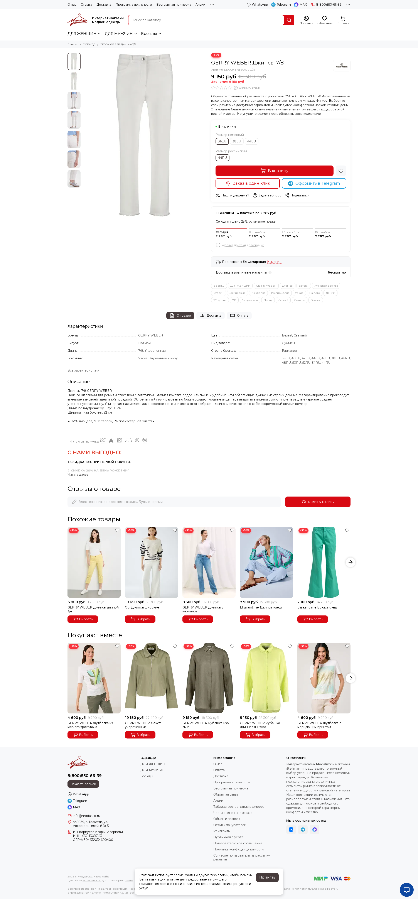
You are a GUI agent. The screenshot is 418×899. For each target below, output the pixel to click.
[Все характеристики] (83, 370)
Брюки (303, 285)
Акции (200, 5)
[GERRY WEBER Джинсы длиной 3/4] (94, 562)
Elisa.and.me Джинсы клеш (261, 607)
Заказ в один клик (251, 183)
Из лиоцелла (280, 292)
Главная (72, 44)
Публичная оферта (228, 837)
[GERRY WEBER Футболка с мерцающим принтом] (324, 678)
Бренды (149, 33)
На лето (314, 292)
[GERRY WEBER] (341, 65)
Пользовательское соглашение (237, 843)
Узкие (299, 292)
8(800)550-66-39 (328, 5)
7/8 (234, 300)
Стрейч (219, 292)
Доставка (103, 5)
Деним (330, 292)
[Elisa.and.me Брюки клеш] (324, 562)
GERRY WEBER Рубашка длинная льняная (260, 725)
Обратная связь (225, 794)
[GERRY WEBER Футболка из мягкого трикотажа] (94, 678)
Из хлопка (258, 292)
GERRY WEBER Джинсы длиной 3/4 (93, 609)
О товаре (184, 316)
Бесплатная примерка (173, 5)
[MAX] (314, 829)
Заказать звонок (83, 784)
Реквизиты (221, 831)
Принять (267, 877)
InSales (129, 880)
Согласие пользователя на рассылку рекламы (241, 857)
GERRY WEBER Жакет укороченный (143, 725)
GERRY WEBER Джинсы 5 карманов (202, 609)
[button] (85, 135)
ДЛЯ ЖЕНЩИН (81, 33)
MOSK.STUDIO (92, 880)
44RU (222, 158)
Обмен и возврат (226, 819)
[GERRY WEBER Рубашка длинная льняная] (266, 678)
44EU (251, 141)
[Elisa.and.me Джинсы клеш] (266, 562)
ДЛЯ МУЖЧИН (119, 33)
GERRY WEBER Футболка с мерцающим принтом (319, 725)
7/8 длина (220, 300)
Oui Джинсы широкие (142, 607)
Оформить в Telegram (317, 183)
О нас (71, 5)
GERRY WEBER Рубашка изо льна (205, 725)
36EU (222, 141)
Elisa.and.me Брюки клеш (317, 607)
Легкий (283, 300)
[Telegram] (303, 829)
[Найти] (289, 20)
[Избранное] (341, 171)
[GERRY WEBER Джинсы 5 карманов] (209, 562)
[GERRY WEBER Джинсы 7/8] (145, 135)
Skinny (268, 300)
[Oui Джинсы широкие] (151, 562)
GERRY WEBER (266, 285)
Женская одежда (326, 285)
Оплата (86, 5)
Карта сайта (102, 876)
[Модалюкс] (77, 20)
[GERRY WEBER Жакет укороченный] (151, 678)
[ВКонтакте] (291, 829)
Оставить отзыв (318, 501)
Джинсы (287, 285)
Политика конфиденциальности (238, 849)
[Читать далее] (78, 474)
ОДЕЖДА (89, 44)
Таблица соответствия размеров (239, 807)
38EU (237, 141)
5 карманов (250, 300)
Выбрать (86, 619)
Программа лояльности (134, 5)
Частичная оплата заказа (232, 813)
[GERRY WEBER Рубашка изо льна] (209, 678)
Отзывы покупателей (229, 825)
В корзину (278, 170)
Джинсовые (237, 292)
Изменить (274, 262)
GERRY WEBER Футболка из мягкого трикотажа (90, 725)
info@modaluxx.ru (86, 816)
